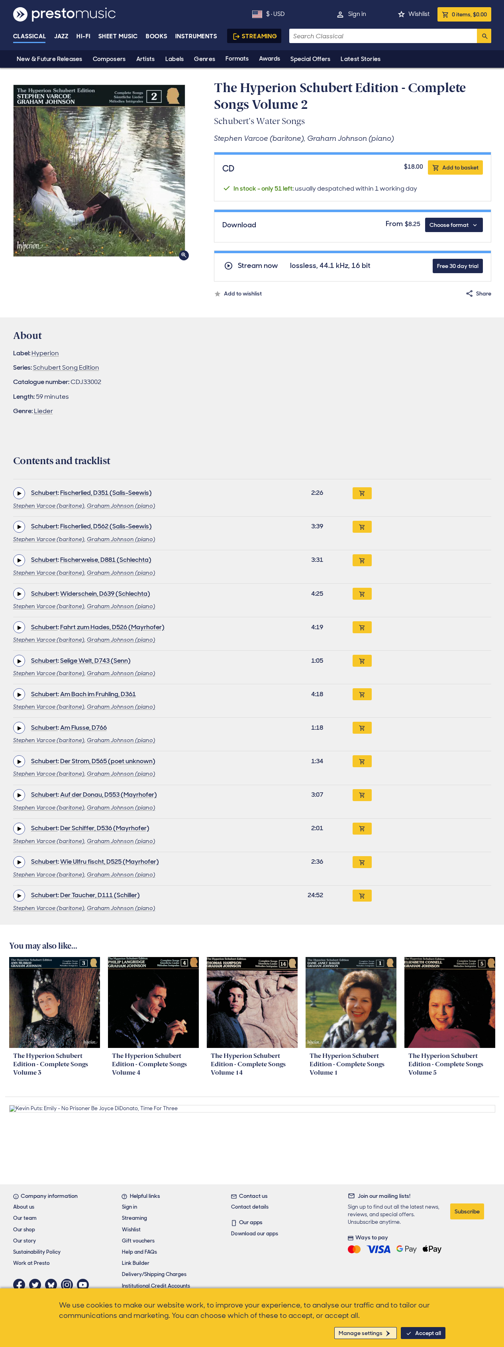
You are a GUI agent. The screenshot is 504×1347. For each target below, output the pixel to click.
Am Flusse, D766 (83, 727)
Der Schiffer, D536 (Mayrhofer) (104, 828)
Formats (237, 59)
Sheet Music (118, 36)
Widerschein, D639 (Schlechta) (105, 593)
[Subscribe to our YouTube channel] (85, 1285)
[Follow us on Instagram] (69, 1285)
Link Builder (135, 1263)
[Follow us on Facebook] (21, 1285)
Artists (145, 59)
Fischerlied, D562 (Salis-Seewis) (106, 526)
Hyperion (45, 353)
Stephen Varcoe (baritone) (48, 505)
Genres (204, 59)
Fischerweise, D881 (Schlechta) (105, 559)
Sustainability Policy (37, 1252)
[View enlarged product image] (99, 171)
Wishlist (418, 14)
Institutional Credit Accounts (156, 1285)
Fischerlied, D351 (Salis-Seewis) (106, 492)
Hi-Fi (83, 36)
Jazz (61, 36)
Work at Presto (31, 1263)
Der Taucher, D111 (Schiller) (100, 895)
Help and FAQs (139, 1252)
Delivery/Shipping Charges (154, 1274)
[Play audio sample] (19, 493)
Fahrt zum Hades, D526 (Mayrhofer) (112, 627)
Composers (109, 59)
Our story (24, 1240)
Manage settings (360, 1333)
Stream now (258, 265)
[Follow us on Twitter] (37, 1285)
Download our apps (254, 1233)
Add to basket (460, 167)
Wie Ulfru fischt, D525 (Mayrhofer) (109, 861)
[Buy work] (362, 493)
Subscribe (467, 1211)
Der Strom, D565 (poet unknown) (107, 761)
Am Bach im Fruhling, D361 (98, 694)
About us (23, 1206)
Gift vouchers (138, 1240)
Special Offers (310, 59)
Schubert (44, 492)
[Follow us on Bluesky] (53, 1285)
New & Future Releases (49, 59)
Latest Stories (360, 59)
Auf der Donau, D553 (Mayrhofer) (108, 794)
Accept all (428, 1333)
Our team (25, 1218)
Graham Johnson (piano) (121, 505)
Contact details (250, 1206)
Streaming (259, 36)
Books (157, 36)
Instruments (196, 36)
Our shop (24, 1229)
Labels (174, 59)
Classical (29, 36)
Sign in (357, 14)
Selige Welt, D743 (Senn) (95, 660)
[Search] (484, 36)
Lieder (43, 411)
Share (483, 293)
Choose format (449, 224)
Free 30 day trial (458, 266)
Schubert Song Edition (66, 367)
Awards (269, 59)
